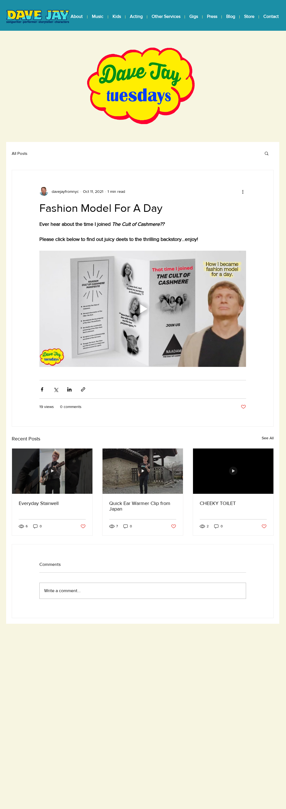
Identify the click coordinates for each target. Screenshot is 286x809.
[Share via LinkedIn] (69, 389)
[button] (97, 16)
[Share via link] (83, 389)
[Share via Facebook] (42, 389)
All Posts (19, 153)
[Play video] (142, 309)
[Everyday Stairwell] (52, 471)
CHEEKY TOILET (218, 503)
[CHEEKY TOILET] (233, 471)
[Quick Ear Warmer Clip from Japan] (143, 471)
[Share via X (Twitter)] (55, 389)
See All (268, 438)
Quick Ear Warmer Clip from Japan (139, 506)
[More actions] (242, 191)
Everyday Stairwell (39, 503)
